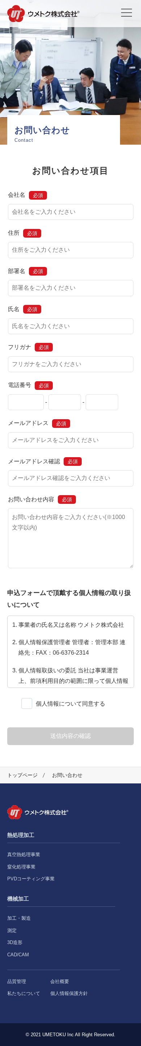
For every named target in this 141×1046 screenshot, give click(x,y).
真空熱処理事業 (23, 854)
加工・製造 (19, 918)
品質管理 (16, 981)
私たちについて (23, 993)
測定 (12, 930)
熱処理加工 (20, 835)
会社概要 (59, 981)
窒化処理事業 (21, 866)
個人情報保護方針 (69, 993)
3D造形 (14, 942)
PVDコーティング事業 (31, 878)
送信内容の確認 (70, 736)
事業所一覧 (70, 10)
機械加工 (18, 899)
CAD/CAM (18, 954)
